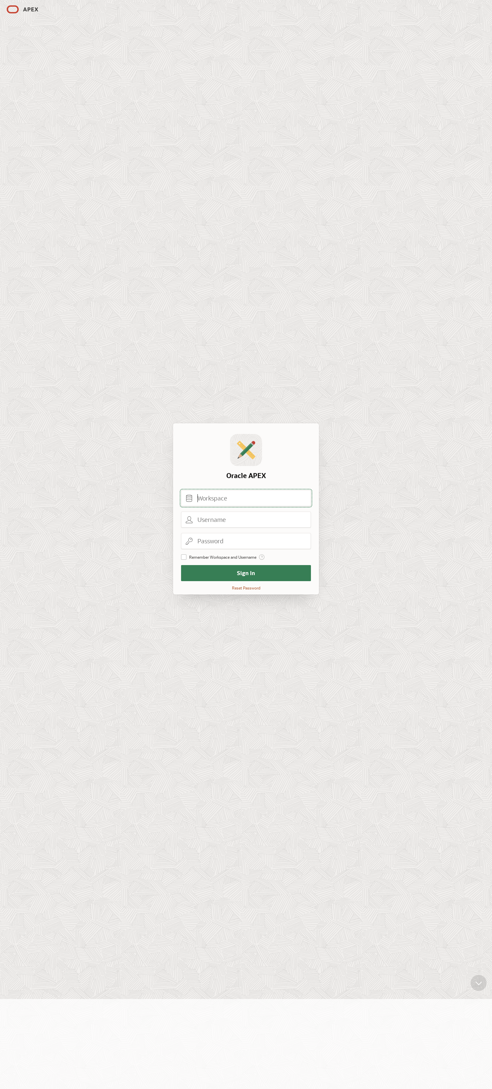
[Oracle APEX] (22, 9)
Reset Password (246, 588)
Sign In (246, 572)
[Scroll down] (479, 983)
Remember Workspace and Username (222, 557)
